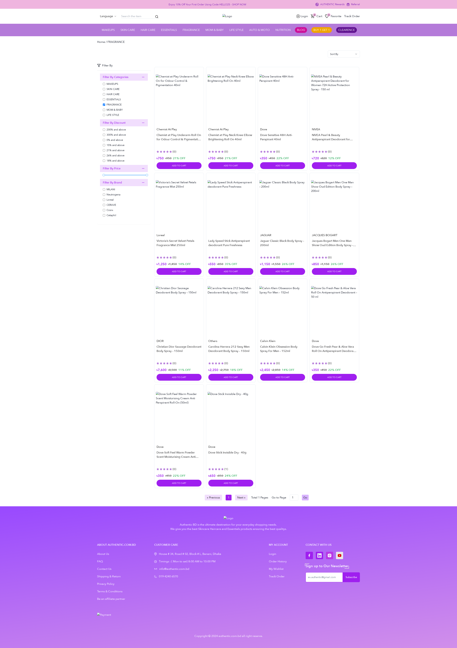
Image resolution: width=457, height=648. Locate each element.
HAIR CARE (148, 30)
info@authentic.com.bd (174, 569)
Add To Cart (179, 165)
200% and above (116, 129)
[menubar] (108, 16)
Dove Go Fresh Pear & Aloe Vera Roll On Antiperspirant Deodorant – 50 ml (334, 351)
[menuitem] (108, 16)
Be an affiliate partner (111, 599)
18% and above (115, 160)
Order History (278, 561)
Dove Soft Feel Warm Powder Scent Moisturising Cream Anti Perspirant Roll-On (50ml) (176, 457)
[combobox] (344, 54)
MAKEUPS (108, 30)
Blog (301, 30)
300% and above (116, 135)
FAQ (100, 561)
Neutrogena (113, 194)
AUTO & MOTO (259, 30)
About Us (103, 554)
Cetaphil (111, 215)
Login (272, 554)
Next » (241, 498)
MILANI (111, 189)
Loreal (110, 199)
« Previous (213, 498)
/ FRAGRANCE (115, 42)
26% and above (115, 155)
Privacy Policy (105, 584)
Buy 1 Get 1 (321, 30)
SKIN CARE (127, 30)
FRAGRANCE (191, 30)
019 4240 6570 (168, 576)
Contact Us (104, 569)
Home (101, 42)
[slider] (104, 175)
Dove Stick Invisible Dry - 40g (227, 453)
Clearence (346, 30)
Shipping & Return (109, 576)
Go (305, 498)
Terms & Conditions (109, 591)
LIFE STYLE (236, 30)
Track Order (277, 576)
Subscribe (351, 577)
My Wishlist (276, 569)
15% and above (115, 145)
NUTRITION (283, 30)
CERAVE (111, 205)
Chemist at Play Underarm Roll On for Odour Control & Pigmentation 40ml (179, 139)
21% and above (115, 150)
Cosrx (110, 210)
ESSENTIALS (169, 30)
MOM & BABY (214, 30)
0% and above (115, 140)
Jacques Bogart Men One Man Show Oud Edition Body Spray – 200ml (332, 245)
